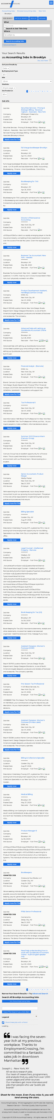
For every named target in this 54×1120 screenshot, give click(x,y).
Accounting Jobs (8, 11)
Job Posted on (7, 91)
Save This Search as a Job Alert (16, 1012)
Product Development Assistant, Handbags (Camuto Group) (34, 292)
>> (51, 91)
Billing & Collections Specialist (33, 758)
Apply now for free (12, 139)
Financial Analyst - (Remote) (32, 366)
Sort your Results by (9, 64)
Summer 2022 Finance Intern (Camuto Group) (33, 437)
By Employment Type (10, 71)
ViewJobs (5, 84)
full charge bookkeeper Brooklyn (34, 148)
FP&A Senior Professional (31, 911)
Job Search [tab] (7, 18)
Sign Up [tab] (33, 18)
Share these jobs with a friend (16, 1022)
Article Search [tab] (21, 18)
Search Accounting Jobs (15, 41)
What (6, 22)
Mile (3, 77)
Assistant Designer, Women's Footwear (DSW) (33, 647)
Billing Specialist (27, 512)
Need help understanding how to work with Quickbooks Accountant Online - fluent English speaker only (35, 954)
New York (42, 11)
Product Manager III (29, 831)
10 (47, 91)
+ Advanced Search (9, 45)
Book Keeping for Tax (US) (31, 612)
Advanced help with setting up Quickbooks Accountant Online (33, 329)
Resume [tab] (42, 18)
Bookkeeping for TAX (29, 181)
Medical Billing (27, 794)
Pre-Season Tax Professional (32, 684)
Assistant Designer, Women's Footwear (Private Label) (33, 721)
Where (7, 31)
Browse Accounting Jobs (26, 11)
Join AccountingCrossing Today (20, 1001)
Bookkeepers (26, 872)
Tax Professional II (28, 403)
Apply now (11, 173)
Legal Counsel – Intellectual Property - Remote (32, 549)
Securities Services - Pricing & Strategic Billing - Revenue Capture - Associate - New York (33, 110)
